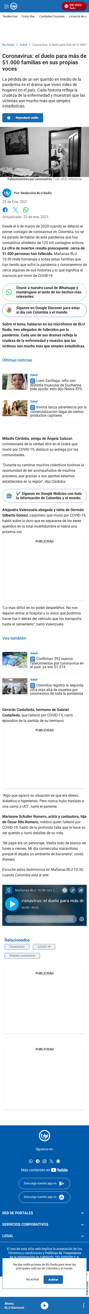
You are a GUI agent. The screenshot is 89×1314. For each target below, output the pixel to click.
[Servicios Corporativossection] (82, 1225)
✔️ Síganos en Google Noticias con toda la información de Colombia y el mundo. (49, 495)
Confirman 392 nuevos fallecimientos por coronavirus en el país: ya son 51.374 (57, 663)
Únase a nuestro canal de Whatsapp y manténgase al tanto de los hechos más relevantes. (48, 292)
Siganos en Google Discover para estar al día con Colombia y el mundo (48, 310)
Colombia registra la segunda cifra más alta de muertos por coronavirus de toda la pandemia (57, 689)
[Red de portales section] (82, 1213)
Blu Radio (8, 44)
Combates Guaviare (52, 16)
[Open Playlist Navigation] (83, 1305)
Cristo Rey (28, 16)
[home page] (44, 1135)
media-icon (44, 1305)
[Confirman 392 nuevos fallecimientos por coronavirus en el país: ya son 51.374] (14, 660)
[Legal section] (82, 1236)
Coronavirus (17, 946)
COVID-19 (44, 946)
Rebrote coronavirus (22, 955)
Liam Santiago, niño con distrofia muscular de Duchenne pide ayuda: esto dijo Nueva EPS (56, 384)
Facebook (5, 212)
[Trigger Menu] (6, 6)
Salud (23, 44)
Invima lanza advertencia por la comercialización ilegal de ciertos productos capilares (58, 411)
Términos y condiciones (25, 1253)
